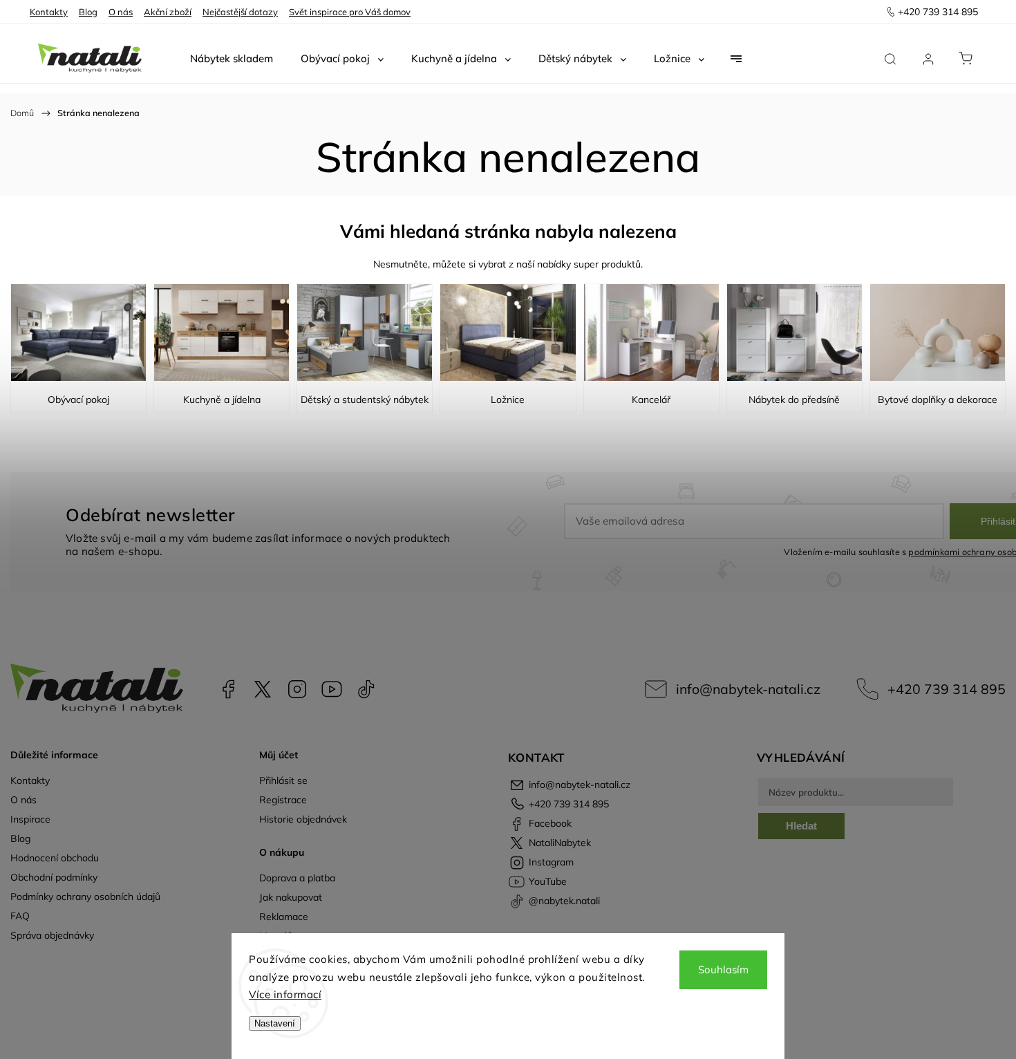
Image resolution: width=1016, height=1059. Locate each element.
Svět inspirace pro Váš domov (350, 11)
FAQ (20, 916)
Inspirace (30, 819)
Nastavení (274, 1023)
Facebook (228, 689)
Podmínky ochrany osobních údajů (85, 896)
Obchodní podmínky (53, 877)
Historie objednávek (303, 819)
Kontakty (49, 11)
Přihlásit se (283, 780)
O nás (121, 11)
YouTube (331, 689)
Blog (88, 11)
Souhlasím (723, 969)
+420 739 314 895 (946, 688)
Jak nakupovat (290, 897)
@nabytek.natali (366, 689)
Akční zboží (167, 11)
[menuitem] (231, 58)
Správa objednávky (52, 935)
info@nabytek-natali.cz (748, 688)
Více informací (285, 994)
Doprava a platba (297, 878)
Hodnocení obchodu (54, 858)
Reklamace (283, 916)
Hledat (801, 826)
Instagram (297, 689)
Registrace (283, 800)
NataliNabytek (262, 689)
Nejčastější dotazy (240, 11)
